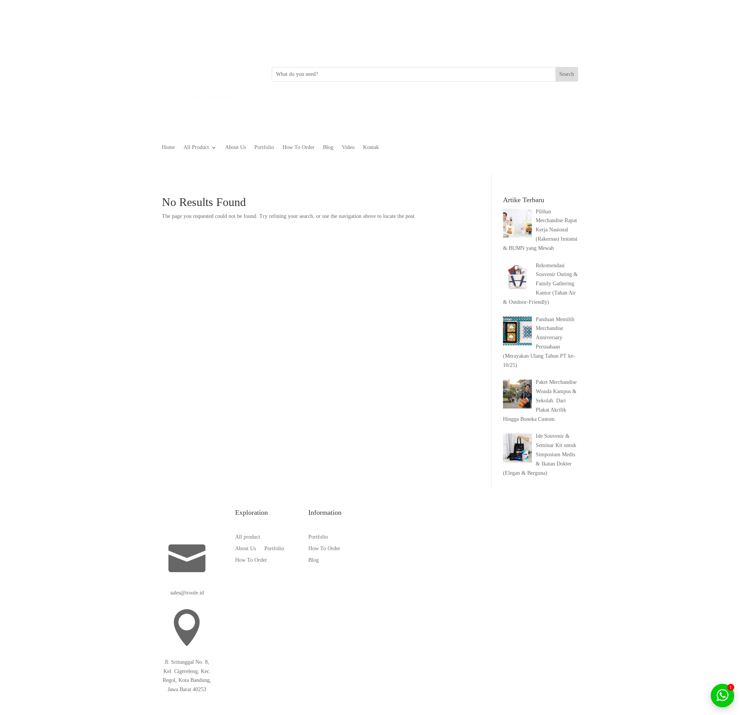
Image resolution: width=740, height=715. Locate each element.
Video (348, 147)
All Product (196, 147)
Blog (328, 147)
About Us (235, 147)
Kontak (371, 147)
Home (168, 147)
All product (247, 537)
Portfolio (264, 147)
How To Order (298, 147)
